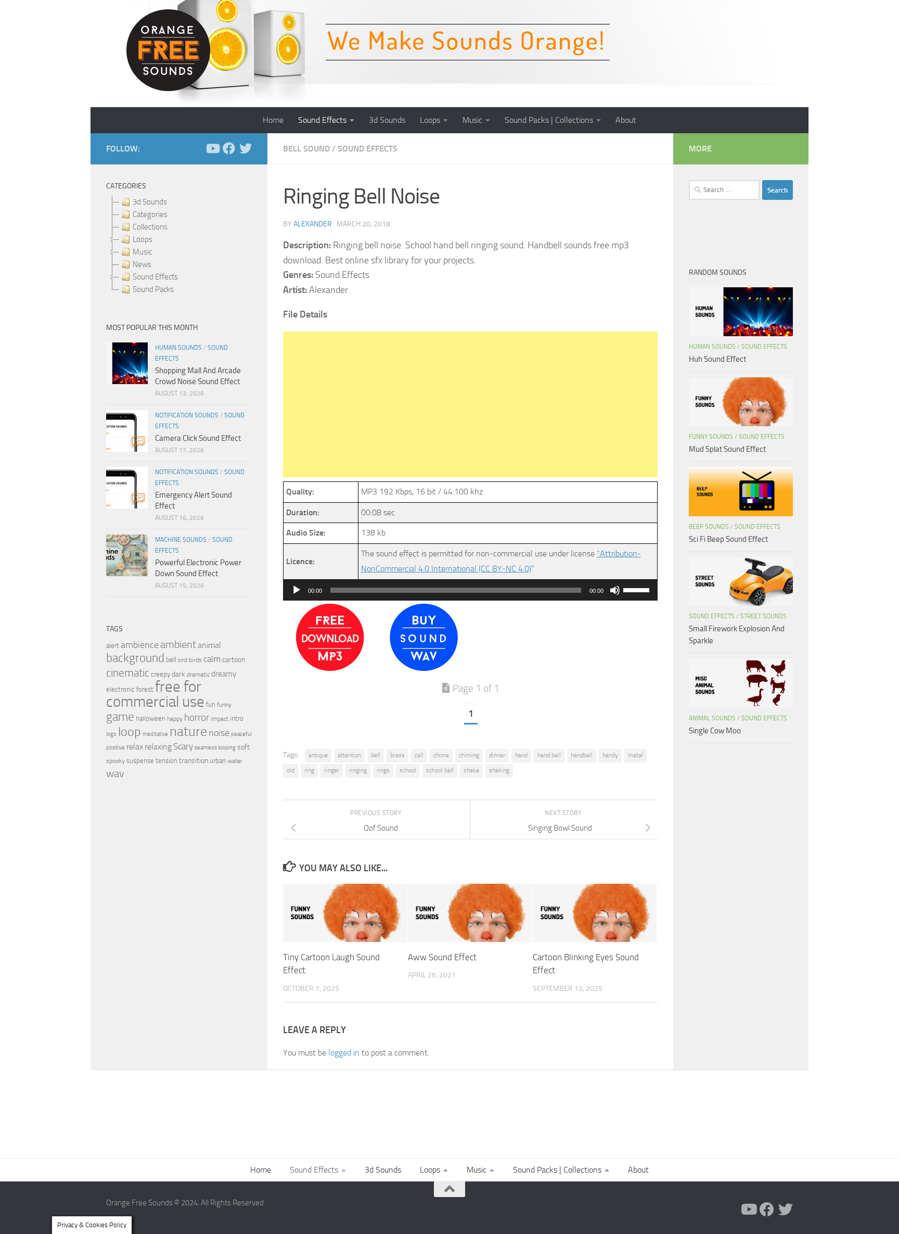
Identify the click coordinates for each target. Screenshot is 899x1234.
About (625, 120)
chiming (469, 755)
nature (188, 731)
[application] (470, 590)
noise (219, 733)
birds (195, 660)
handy (610, 755)
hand (521, 755)
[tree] (179, 246)
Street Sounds (763, 616)
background (135, 658)
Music (472, 120)
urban (218, 761)
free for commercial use (155, 694)
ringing (358, 770)
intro (236, 718)
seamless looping (215, 747)
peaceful (241, 733)
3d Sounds (387, 120)
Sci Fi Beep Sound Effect (728, 539)
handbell (582, 755)
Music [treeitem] (142, 252)
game (120, 717)
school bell (440, 770)
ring (309, 770)
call (419, 755)
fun (210, 704)
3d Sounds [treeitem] (150, 202)
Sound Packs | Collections (549, 120)
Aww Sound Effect (442, 956)
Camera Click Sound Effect (198, 438)
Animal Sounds (712, 718)
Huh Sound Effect (717, 359)
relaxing (158, 747)
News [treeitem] (142, 264)
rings (383, 770)
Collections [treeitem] (150, 227)
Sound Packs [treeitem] (153, 289)
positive (115, 747)
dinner (497, 755)
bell (375, 755)
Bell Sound (306, 149)
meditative (155, 734)
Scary (183, 747)
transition (193, 760)
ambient (178, 645)
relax (134, 747)
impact (219, 718)
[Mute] (615, 590)
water (234, 761)
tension (166, 761)
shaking (499, 770)
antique (318, 755)
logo (111, 734)
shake (471, 770)
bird (182, 660)
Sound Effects (322, 120)
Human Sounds (178, 347)
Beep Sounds (709, 526)
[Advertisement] (470, 404)
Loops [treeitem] (142, 239)
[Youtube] (212, 148)
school (408, 770)
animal (209, 645)
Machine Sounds (181, 539)
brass (397, 755)
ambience (140, 645)
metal (635, 755)
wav (115, 773)
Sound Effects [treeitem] (155, 277)
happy (175, 718)
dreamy (223, 674)
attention (349, 755)
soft (243, 747)
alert (112, 646)
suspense (140, 761)
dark (178, 674)
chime (441, 755)
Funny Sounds (711, 436)
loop (129, 731)
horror (196, 717)
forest (144, 689)
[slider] (637, 589)
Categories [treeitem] (150, 214)
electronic (120, 689)
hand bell (549, 755)
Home (273, 120)
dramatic (198, 674)
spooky (115, 761)
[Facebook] (229, 148)
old (290, 770)
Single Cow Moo (715, 730)
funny (224, 704)
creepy (160, 674)
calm (212, 659)
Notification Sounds (187, 415)
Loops (430, 120)
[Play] (296, 590)
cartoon (233, 659)
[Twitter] (245, 148)
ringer (331, 770)
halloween (150, 718)
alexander (312, 224)
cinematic (127, 673)
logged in (343, 1053)
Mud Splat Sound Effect (727, 449)
